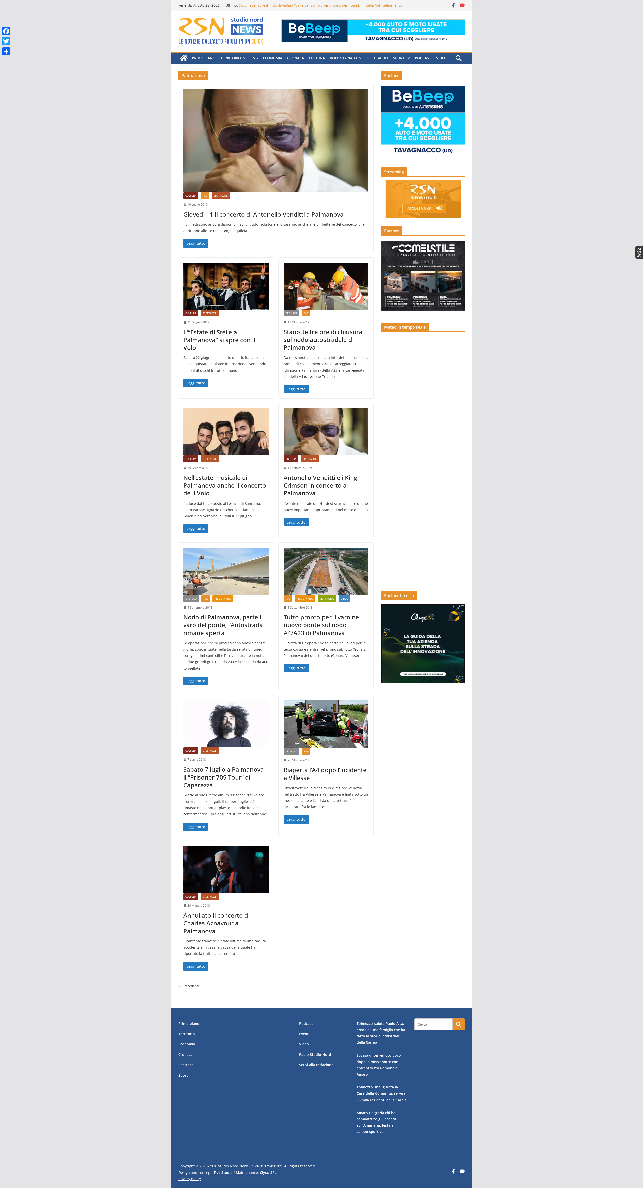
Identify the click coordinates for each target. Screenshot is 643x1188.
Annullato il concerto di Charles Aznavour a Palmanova (216, 923)
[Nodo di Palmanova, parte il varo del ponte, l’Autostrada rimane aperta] (226, 571)
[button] (243, 58)
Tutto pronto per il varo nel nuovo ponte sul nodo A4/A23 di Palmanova (322, 625)
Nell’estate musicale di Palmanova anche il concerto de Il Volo (224, 485)
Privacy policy (189, 1178)
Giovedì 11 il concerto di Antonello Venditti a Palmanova (263, 214)
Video (441, 58)
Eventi (304, 1033)
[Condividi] (6, 51)
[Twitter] (6, 41)
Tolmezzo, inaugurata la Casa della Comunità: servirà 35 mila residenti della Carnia (382, 1093)
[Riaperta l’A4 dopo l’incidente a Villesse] (326, 724)
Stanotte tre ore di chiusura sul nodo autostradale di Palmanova (323, 339)
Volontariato (343, 58)
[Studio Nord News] (183, 58)
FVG (254, 58)
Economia (272, 58)
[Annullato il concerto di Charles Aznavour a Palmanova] (226, 869)
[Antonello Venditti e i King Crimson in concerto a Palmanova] (326, 432)
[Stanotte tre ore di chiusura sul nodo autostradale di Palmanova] (326, 286)
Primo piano (204, 58)
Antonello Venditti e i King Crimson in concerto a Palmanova (320, 485)
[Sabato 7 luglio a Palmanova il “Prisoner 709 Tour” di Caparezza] (226, 723)
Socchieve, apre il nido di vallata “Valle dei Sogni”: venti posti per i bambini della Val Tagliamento (320, 5)
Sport (398, 58)
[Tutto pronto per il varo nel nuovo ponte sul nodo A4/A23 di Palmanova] (326, 571)
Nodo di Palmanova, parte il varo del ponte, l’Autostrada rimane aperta (223, 625)
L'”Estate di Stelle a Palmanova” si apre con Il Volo (219, 340)
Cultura (317, 58)
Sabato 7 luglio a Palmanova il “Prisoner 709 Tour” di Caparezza (223, 777)
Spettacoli (377, 58)
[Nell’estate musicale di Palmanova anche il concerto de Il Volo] (226, 432)
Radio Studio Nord (315, 1054)
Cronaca (295, 58)
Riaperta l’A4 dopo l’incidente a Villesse (325, 774)
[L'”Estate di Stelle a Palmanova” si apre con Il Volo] (226, 286)
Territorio (231, 58)
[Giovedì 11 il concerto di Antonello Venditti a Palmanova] (275, 140)
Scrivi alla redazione (316, 1064)
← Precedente (189, 986)
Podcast (423, 58)
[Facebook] (6, 31)
